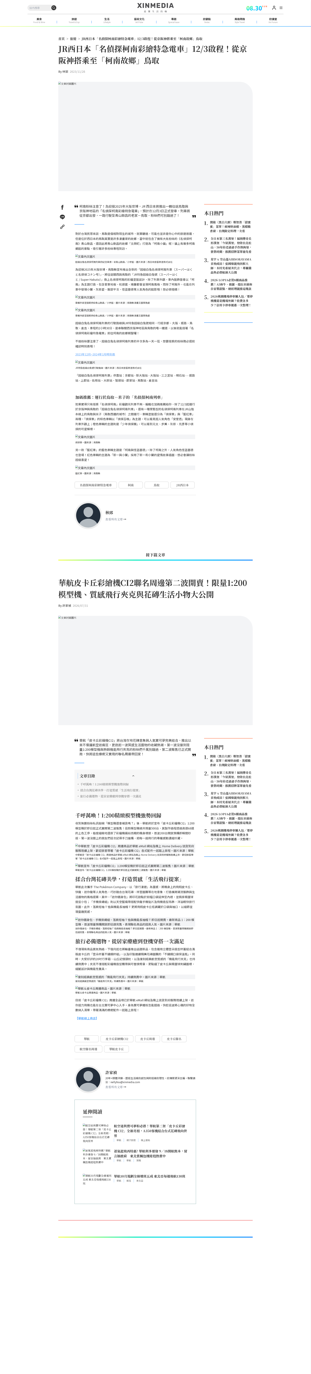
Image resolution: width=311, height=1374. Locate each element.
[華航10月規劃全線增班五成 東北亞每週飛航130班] (97, 1185)
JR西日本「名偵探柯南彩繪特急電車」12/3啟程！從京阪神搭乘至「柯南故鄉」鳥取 (142, 38)
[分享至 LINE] (62, 217)
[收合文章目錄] (133, 776)
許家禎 (66, 605)
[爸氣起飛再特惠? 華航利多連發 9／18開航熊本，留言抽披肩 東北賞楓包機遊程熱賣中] (97, 1160)
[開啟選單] (281, 8)
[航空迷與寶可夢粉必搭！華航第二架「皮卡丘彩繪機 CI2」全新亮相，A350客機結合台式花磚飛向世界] (97, 1134)
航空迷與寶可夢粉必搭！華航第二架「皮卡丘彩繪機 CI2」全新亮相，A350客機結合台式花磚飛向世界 (150, 1131)
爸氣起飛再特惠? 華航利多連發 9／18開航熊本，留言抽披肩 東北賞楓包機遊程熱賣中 (150, 1153)
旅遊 (73, 38)
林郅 (65, 71)
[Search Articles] (53, 7)
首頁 (61, 38)
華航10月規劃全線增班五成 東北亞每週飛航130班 (149, 1176)
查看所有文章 (114, 519)
